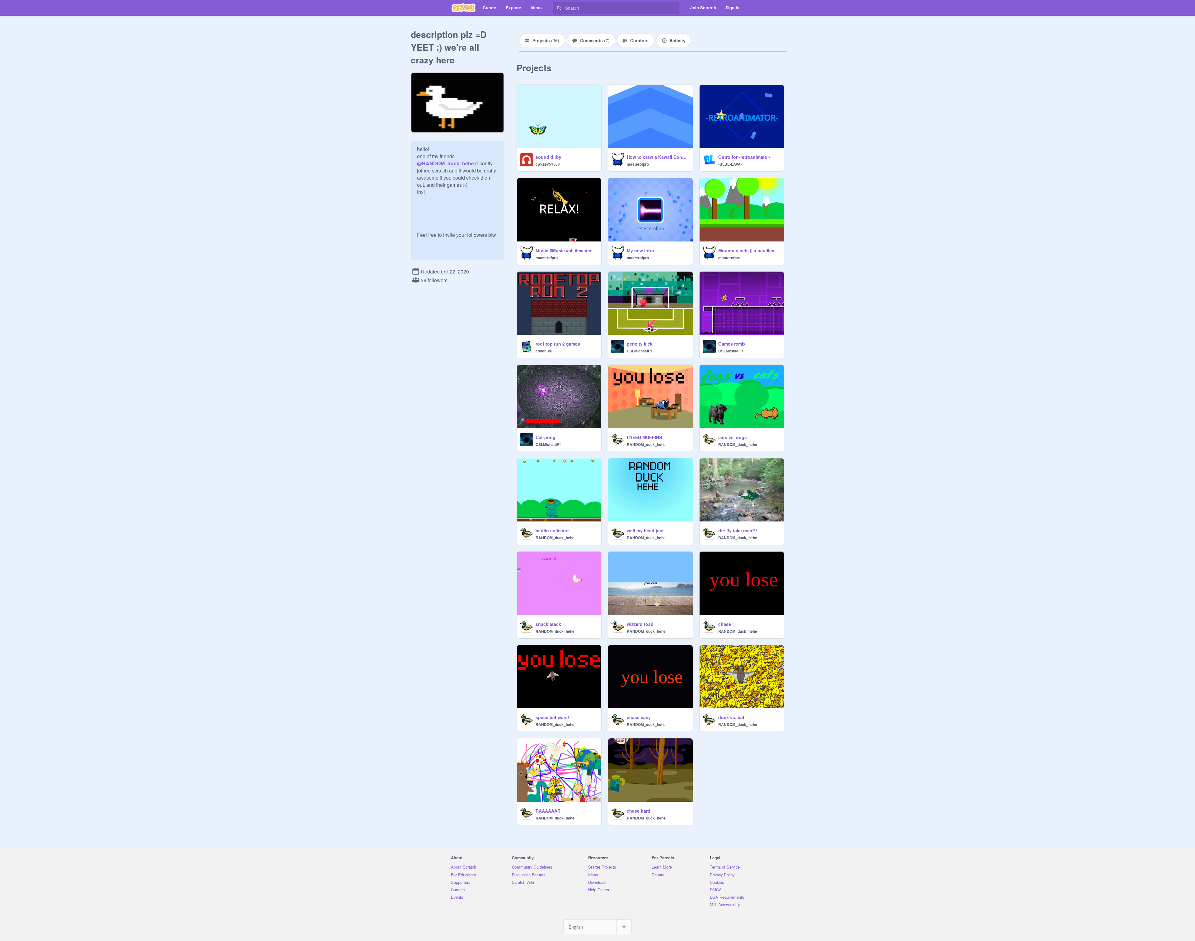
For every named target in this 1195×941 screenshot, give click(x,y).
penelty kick (640, 344)
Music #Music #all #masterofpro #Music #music (567, 250)
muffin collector (552, 530)
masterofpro (638, 164)
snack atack (548, 624)
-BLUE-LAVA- (730, 164)
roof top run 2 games (558, 344)
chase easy (639, 717)
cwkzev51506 (548, 164)
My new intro (640, 250)
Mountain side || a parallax (746, 250)
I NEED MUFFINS (644, 437)
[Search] (559, 8)
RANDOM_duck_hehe (646, 444)
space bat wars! (552, 717)
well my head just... (647, 530)
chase (724, 624)
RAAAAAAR (548, 811)
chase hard (638, 811)
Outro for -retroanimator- (744, 157)
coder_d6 (544, 351)
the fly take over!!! (737, 530)
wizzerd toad (640, 624)
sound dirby (548, 157)
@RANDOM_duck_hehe (445, 163)
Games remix (732, 344)
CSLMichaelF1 (639, 351)
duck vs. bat (731, 717)
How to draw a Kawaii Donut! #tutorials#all (658, 157)
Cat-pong (545, 437)
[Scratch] (463, 8)
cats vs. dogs (732, 437)
